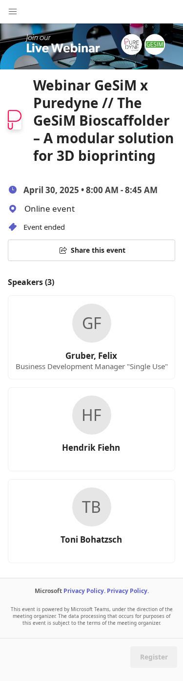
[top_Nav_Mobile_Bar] (12, 12)
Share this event (98, 250)
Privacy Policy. (84, 591)
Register (154, 656)
